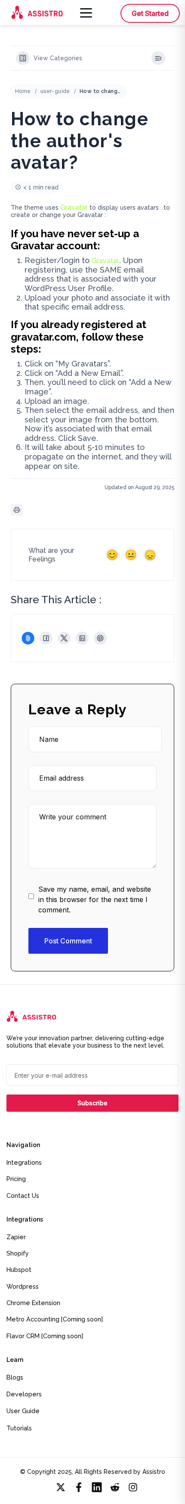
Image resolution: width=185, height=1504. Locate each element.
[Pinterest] (100, 638)
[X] (64, 638)
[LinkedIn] (82, 638)
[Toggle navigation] (84, 12)
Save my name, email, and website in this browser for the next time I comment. (94, 899)
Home (23, 91)
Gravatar (74, 207)
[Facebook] (46, 638)
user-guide (55, 91)
